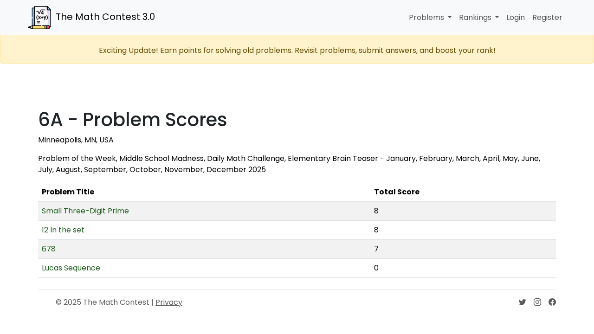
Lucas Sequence (71, 268)
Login (515, 17)
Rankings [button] (476, 17)
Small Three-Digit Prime (85, 211)
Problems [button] (427, 17)
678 (49, 249)
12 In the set (63, 230)
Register (547, 17)
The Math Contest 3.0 (105, 16)
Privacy (168, 302)
